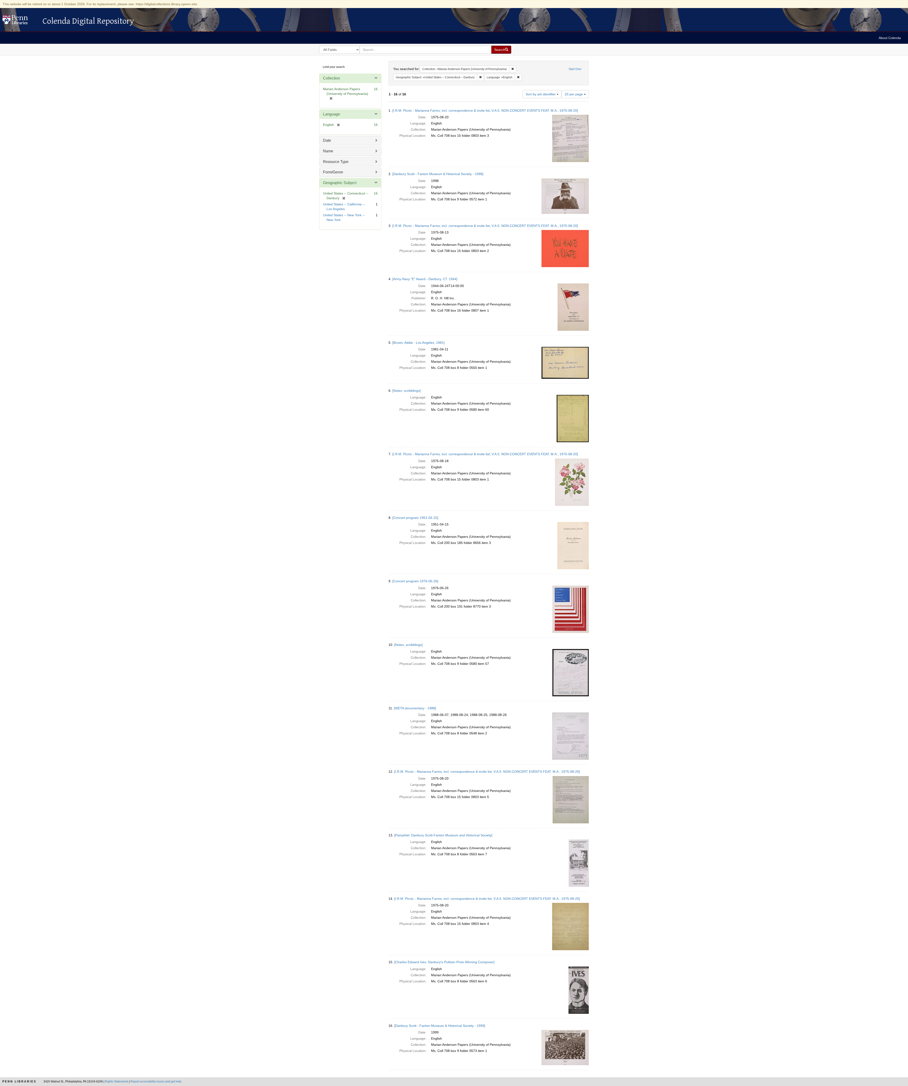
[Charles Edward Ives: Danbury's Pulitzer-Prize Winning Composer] (444, 962)
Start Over (575, 69)
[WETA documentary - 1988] (415, 708)
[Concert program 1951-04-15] (415, 518)
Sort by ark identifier (541, 94)
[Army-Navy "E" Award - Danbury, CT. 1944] (424, 279)
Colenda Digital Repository (20, 21)
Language (331, 114)
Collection (331, 78)
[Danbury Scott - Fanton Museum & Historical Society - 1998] (437, 174)
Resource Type (336, 162)
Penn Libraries (19, 1081)
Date (327, 140)
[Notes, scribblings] (406, 391)
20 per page (574, 94)
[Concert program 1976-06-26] (415, 581)
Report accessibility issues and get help (156, 1081)
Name (328, 151)
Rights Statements (116, 1081)
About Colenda (890, 38)
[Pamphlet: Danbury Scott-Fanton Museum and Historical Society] (443, 835)
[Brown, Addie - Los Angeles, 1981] (418, 342)
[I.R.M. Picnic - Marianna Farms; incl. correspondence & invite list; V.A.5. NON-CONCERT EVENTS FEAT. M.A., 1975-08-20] (485, 110)
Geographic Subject (339, 183)
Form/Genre (333, 172)
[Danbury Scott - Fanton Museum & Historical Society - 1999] (439, 1026)
